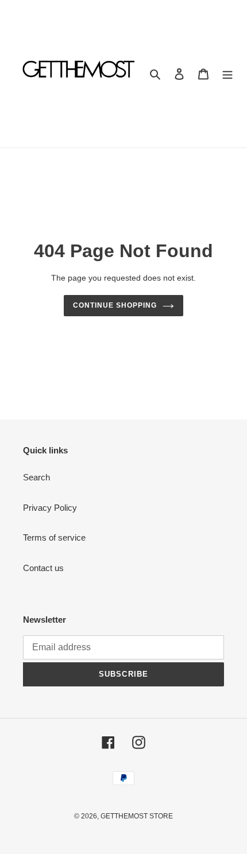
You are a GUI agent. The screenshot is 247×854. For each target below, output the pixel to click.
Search (36, 477)
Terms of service (54, 537)
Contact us (43, 568)
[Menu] (227, 73)
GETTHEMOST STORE (137, 816)
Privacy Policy (50, 508)
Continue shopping (115, 305)
